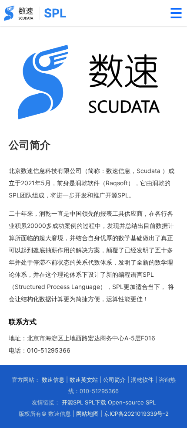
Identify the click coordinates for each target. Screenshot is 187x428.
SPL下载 (95, 402)
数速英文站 (84, 379)
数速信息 (53, 379)
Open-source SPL (132, 402)
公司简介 (114, 379)
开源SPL (72, 402)
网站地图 (87, 413)
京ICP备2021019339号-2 (136, 413)
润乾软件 (142, 379)
